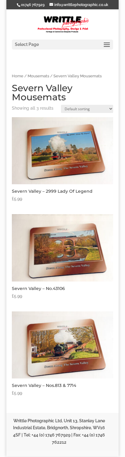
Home (17, 76)
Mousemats (38, 76)
